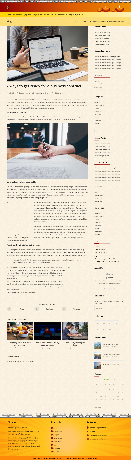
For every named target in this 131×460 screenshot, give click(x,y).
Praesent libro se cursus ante (102, 41)
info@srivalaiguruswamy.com (99, 435)
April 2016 (97, 81)
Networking (38, 93)
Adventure (97, 102)
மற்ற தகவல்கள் (58, 445)
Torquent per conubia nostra (102, 32)
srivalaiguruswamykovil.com (98, 439)
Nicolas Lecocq (98, 57)
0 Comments (59, 93)
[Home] (75, 21)
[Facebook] (109, 289)
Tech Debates (98, 120)
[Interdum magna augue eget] (97, 355)
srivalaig (12, 93)
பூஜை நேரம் (57, 435)
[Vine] (104, 329)
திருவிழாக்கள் (58, 441)
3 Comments (114, 346)
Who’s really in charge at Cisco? (75, 344)
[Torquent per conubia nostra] (97, 345)
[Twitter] (105, 289)
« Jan (95, 407)
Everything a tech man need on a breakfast (20, 344)
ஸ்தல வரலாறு (58, 431)
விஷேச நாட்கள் (58, 438)
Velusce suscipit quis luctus (112, 57)
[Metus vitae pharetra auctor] (97, 365)
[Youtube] (110, 329)
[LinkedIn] (116, 323)
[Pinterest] (97, 329)
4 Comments (114, 357)
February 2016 (98, 84)
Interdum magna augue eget (102, 35)
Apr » (99, 407)
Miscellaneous (98, 111)
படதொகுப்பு (57, 448)
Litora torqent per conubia (101, 44)
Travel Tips (97, 123)
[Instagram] (114, 289)
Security (47, 93)
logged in (18, 361)
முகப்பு (55, 428)
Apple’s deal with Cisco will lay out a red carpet (47, 344)
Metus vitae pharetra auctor (102, 38)
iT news (96, 108)
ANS (96, 458)
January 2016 (98, 87)
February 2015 (98, 90)
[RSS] (116, 329)
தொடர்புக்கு (57, 452)
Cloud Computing (99, 105)
